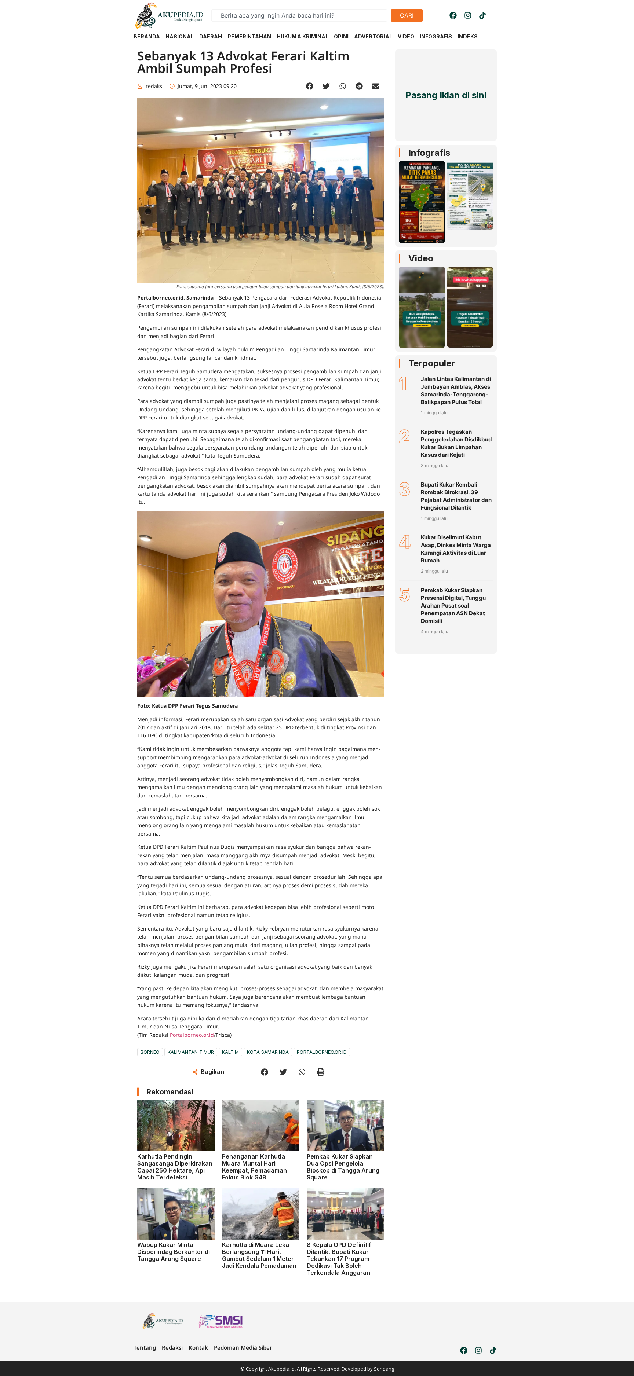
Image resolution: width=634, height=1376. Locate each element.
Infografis (429, 152)
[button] (310, 86)
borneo (150, 1052)
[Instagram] (467, 15)
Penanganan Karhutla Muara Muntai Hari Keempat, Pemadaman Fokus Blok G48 (254, 1167)
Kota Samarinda (268, 1052)
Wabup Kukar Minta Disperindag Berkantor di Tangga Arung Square (173, 1251)
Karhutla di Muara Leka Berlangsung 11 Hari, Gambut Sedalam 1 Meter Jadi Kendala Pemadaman (259, 1255)
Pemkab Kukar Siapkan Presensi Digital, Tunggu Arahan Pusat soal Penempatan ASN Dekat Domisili (453, 605)
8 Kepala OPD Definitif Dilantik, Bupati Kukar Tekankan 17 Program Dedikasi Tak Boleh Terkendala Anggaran (339, 1259)
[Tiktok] (482, 15)
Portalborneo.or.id (192, 1034)
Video (420, 258)
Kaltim (230, 1052)
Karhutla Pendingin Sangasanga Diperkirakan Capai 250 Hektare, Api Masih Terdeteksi (174, 1167)
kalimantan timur (191, 1052)
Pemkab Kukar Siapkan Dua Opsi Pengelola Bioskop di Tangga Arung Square (343, 1167)
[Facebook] (453, 15)
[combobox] (299, 15)
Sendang (384, 1368)
